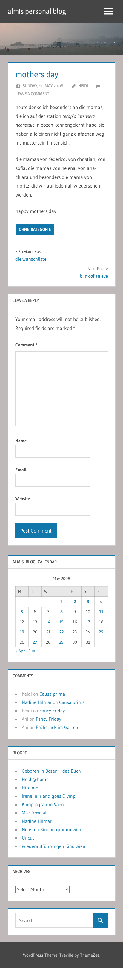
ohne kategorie (35, 229)
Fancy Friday (52, 711)
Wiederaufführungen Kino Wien (53, 846)
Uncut (28, 838)
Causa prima (52, 694)
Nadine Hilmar (37, 702)
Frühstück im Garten (57, 727)
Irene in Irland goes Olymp (49, 796)
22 (61, 632)
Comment (26, 345)
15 (61, 622)
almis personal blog (37, 11)
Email (21, 470)
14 (48, 622)
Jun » (34, 650)
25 (101, 632)
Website (22, 498)
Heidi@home (35, 779)
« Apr (20, 650)
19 (22, 632)
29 (61, 642)
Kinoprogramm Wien (43, 804)
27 (35, 642)
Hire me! (30, 788)
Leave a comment (32, 93)
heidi (83, 85)
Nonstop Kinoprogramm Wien (52, 829)
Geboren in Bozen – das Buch (51, 771)
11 (101, 611)
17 (88, 622)
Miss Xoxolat (34, 813)
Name (21, 441)
